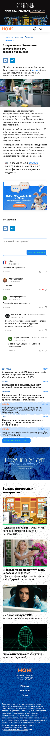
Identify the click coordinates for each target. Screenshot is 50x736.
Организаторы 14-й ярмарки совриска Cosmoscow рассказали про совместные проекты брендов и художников (23, 397)
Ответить (6, 272)
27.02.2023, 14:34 (14, 264)
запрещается (7, 718)
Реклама (24, 686)
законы (5, 404)
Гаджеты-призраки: (24, 531)
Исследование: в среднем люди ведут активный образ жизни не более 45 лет (22, 386)
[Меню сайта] (46, 29)
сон (4, 417)
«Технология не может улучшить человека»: (24, 574)
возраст (6, 381)
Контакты (25, 690)
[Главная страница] (7, 29)
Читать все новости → (16, 440)
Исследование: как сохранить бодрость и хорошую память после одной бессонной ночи (22, 422)
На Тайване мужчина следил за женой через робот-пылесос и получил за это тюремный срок (22, 410)
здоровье (6, 369)
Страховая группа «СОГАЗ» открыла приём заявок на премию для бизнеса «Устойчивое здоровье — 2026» (24, 374)
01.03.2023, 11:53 (17, 317)
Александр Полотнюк (24, 37)
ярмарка (6, 392)
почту (39, 722)
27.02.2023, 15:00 (14, 282)
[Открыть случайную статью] (34, 28)
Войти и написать (36, 252)
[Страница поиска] (40, 29)
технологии (8, 37)
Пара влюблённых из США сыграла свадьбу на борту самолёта (24, 434)
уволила (36, 70)
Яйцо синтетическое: (22, 655)
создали (33, 163)
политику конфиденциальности (15, 729)
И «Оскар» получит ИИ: (23, 616)
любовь (5, 429)
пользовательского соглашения (14, 727)
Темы (25, 695)
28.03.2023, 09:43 (19, 340)
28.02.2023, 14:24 (14, 299)
